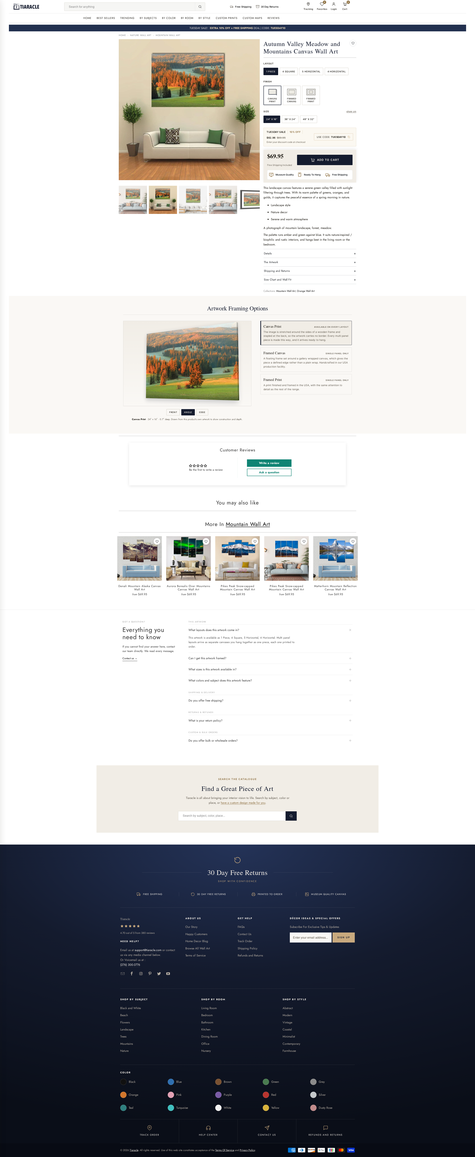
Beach (124, 1015)
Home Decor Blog (196, 941)
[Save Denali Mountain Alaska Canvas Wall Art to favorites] (157, 541)
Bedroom (207, 1015)
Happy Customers (196, 934)
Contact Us (244, 934)
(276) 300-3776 (130, 965)
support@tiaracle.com (148, 950)
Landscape (126, 1029)
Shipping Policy (247, 948)
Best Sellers (106, 18)
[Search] (200, 7)
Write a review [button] (269, 463)
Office (205, 1044)
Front (173, 412)
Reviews (274, 18)
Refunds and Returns (250, 955)
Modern (287, 1015)
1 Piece (270, 71)
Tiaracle (134, 1150)
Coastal (287, 1029)
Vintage (287, 1022)
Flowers (125, 1022)
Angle (188, 412)
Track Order (245, 941)
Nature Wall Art (140, 35)
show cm (351, 111)
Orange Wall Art (306, 291)
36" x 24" (290, 119)
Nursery (206, 1051)
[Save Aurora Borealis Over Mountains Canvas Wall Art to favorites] (206, 541)
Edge (202, 412)
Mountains (126, 1044)
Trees (123, 1036)
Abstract (288, 1008)
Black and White (130, 1008)
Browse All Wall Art (197, 948)
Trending (127, 18)
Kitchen (205, 1029)
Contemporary (291, 1044)
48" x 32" (308, 119)
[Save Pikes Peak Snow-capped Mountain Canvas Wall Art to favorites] (255, 541)
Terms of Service (195, 955)
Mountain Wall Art (168, 35)
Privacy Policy (247, 1150)
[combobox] (129, 7)
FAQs (241, 927)
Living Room (209, 1008)
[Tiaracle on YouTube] (168, 974)
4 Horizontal (336, 71)
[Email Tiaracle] (122, 974)
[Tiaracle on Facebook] (131, 974)
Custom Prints (227, 18)
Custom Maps (252, 18)
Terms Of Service (224, 1150)
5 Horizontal (311, 71)
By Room (187, 18)
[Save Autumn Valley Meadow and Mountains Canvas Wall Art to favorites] (353, 43)
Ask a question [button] (269, 472)
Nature (124, 1051)
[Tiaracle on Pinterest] (150, 974)
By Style (205, 18)
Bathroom (207, 1022)
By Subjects (148, 18)
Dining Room (209, 1036)
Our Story (191, 927)
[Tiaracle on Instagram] (140, 974)
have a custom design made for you (243, 803)
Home (87, 18)
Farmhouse (289, 1051)
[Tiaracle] (26, 7)
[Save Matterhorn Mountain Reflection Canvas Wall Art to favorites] (353, 541)
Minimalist (289, 1036)
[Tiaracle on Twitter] (159, 974)
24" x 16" (271, 119)
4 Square (288, 71)
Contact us (129, 658)
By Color (169, 18)
